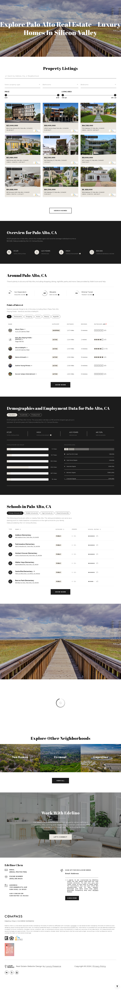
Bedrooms (84, 84)
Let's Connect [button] (60, 837)
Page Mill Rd (19, 341)
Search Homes (60, 210)
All (10, 316)
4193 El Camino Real (22, 350)
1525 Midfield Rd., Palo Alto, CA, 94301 (26, 564)
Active (39, 316)
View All (60, 780)
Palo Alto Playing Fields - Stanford (24, 338)
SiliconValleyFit (20, 347)
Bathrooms (47, 84)
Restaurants (18, 316)
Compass (73, 925)
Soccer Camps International (25, 374)
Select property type (12, 84)
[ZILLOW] (17, 972)
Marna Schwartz (21, 357)
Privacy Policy (99, 966)
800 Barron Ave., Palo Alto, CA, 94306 (27, 582)
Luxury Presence (53, 966)
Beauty (47, 316)
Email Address (72, 873)
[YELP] (12, 972)
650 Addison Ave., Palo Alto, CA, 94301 (27, 537)
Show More (60, 592)
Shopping (30, 316)
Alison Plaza (19, 329)
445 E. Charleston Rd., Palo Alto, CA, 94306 (28, 555)
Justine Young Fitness (22, 365)
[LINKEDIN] (7, 972)
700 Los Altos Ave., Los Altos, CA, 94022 (27, 573)
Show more (60, 385)
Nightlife (56, 316)
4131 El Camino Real (22, 331)
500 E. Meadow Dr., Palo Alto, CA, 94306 (27, 546)
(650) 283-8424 (16, 878)
